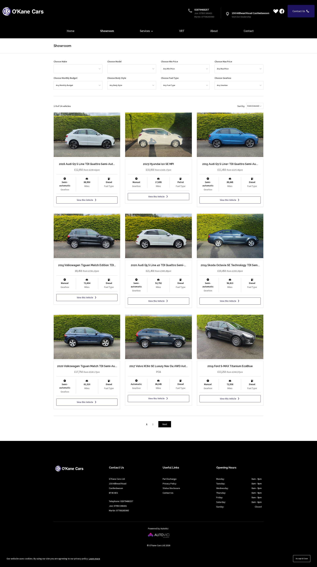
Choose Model (114, 61)
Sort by (241, 106)
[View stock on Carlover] (275, 11)
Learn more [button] (94, 558)
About (214, 31)
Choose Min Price (169, 61)
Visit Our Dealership (241, 16)
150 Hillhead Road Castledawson (250, 13)
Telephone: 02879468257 (121, 501)
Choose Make (60, 61)
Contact (249, 31)
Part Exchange (169, 478)
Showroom (107, 31)
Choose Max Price (223, 61)
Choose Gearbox (223, 78)
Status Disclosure (171, 488)
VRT (181, 31)
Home (70, 31)
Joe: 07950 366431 (203, 13)
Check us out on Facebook (281, 11)
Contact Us (168, 492)
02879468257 (201, 9)
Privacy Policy (169, 483)
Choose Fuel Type (170, 78)
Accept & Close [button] (302, 558)
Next (164, 424)
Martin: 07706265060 (204, 16)
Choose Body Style (116, 78)
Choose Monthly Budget (65, 78)
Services (145, 31)
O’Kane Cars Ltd (23, 11)
